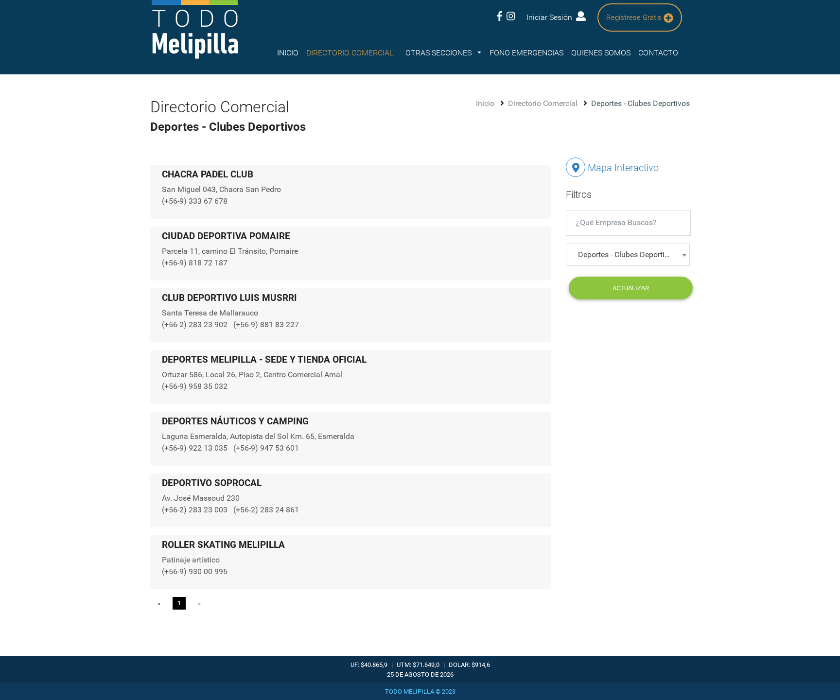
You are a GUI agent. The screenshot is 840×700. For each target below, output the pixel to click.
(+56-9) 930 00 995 (195, 571)
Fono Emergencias (526, 52)
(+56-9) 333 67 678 (195, 201)
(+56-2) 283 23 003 (195, 509)
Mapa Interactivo (622, 168)
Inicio (287, 52)
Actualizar (630, 288)
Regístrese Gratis (635, 17)
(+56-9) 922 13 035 (195, 448)
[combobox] (628, 255)
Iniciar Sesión (551, 17)
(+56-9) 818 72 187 (195, 262)
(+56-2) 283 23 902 (195, 324)
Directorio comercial (349, 52)
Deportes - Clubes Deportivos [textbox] (627, 254)
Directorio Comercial (543, 103)
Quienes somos (600, 52)
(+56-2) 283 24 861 (266, 509)
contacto (658, 52)
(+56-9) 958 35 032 (195, 386)
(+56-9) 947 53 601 (266, 448)
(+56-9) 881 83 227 (266, 324)
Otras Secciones (439, 52)
